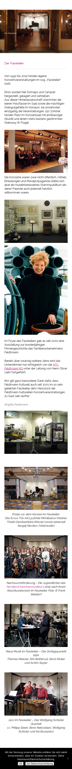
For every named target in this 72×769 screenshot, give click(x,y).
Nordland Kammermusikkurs (25, 586)
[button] (67, 4)
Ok (20, 763)
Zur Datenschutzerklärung (40, 763)
